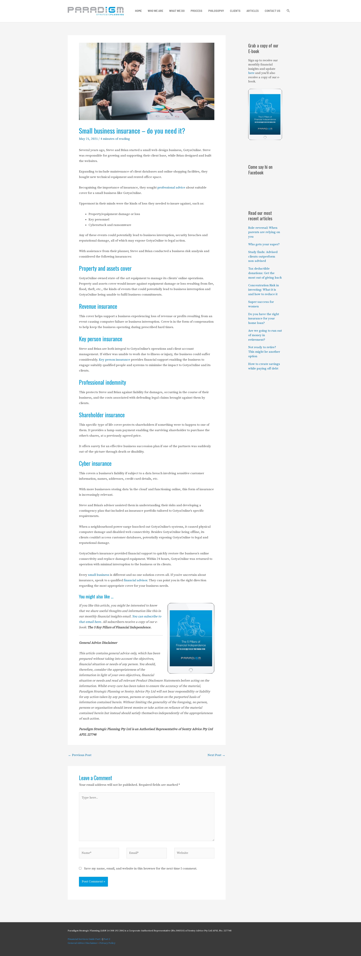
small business (98, 575)
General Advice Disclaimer (83, 943)
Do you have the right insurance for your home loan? (263, 318)
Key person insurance (114, 360)
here (251, 73)
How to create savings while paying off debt (264, 366)
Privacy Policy (107, 943)
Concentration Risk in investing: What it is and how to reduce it (263, 289)
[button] (288, 11)
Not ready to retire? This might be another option (264, 351)
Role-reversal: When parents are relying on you (264, 232)
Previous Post (79, 755)
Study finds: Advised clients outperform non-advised (263, 256)
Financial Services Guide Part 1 (85, 939)
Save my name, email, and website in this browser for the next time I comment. (140, 868)
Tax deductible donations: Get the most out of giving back (265, 273)
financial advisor (135, 580)
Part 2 (107, 939)
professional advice (171, 187)
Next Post (216, 755)
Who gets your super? (264, 244)
